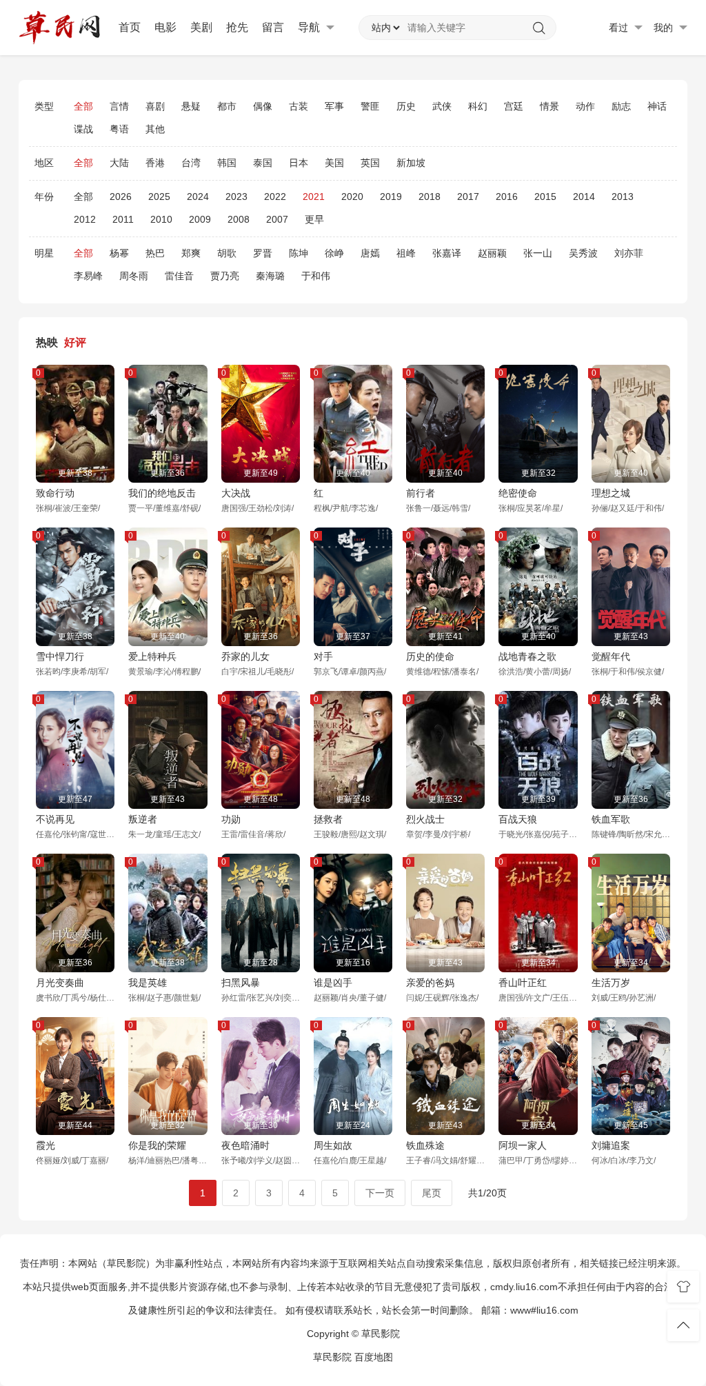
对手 (323, 656)
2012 (85, 219)
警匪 (370, 106)
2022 (275, 196)
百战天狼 (517, 819)
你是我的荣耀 (157, 1145)
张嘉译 (446, 253)
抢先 (237, 27)
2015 (545, 196)
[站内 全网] (385, 27)
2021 (314, 196)
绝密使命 (517, 493)
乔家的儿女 (245, 656)
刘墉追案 (611, 1145)
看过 (620, 27)
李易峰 (88, 275)
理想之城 (611, 493)
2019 (391, 196)
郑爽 (191, 253)
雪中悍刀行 (60, 656)
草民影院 (332, 1357)
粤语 (119, 128)
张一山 (537, 253)
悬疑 (191, 106)
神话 (657, 106)
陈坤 (298, 253)
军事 (334, 106)
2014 (584, 196)
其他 (155, 128)
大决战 (235, 493)
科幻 (477, 106)
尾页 (431, 1192)
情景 (549, 106)
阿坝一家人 (522, 1145)
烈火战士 (425, 819)
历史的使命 (430, 656)
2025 (159, 196)
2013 (623, 196)
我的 (665, 27)
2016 (507, 196)
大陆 (119, 162)
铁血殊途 (425, 1145)
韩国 (226, 162)
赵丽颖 (492, 253)
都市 (226, 106)
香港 (155, 162)
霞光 (45, 1145)
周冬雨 (133, 275)
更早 (314, 219)
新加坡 (410, 162)
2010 (161, 219)
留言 (273, 27)
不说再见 (55, 819)
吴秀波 (583, 253)
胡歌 (226, 253)
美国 (334, 162)
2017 (468, 196)
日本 (298, 162)
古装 (298, 106)
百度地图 (373, 1357)
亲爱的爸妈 (430, 982)
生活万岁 (611, 982)
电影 (165, 27)
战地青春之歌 (527, 656)
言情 (119, 106)
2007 (277, 219)
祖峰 (406, 253)
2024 (198, 196)
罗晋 (262, 253)
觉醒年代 (611, 656)
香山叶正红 (522, 982)
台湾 (191, 162)
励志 (621, 106)
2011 (123, 219)
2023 (236, 196)
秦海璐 (270, 275)
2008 (239, 219)
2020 (352, 196)
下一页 (379, 1192)
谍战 (83, 128)
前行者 (420, 493)
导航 (310, 27)
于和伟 (315, 275)
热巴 (155, 253)
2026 (121, 196)
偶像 (262, 106)
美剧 (201, 27)
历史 (406, 106)
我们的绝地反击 (162, 493)
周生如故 (333, 1145)
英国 (370, 162)
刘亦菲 (628, 253)
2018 (429, 196)
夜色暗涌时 (245, 1145)
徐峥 (334, 253)
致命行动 (55, 493)
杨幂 (119, 253)
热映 (47, 342)
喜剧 (155, 106)
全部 (83, 106)
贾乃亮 (224, 275)
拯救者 (328, 819)
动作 (585, 106)
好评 (75, 342)
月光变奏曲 (60, 982)
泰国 (262, 162)
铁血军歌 (611, 819)
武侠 (442, 106)
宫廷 (513, 106)
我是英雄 (147, 982)
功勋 (231, 819)
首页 (130, 27)
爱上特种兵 (152, 656)
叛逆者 (142, 819)
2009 (200, 219)
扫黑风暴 (240, 982)
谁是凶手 (333, 982)
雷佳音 (179, 275)
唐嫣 (370, 253)
